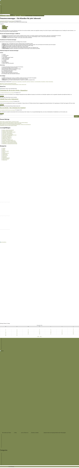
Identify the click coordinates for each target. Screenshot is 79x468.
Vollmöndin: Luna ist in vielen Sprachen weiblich (8, 125)
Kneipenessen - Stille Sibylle (7, 137)
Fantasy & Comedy (5, 151)
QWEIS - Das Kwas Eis (6, 138)
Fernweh (3, 152)
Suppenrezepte (14, 81)
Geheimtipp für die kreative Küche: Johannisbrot (13, 90)
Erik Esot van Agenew (10, 92)
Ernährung (19, 432)
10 (16, 330)
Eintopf (47, 81)
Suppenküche (17, 15)
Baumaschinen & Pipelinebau (7, 444)
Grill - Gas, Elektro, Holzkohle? (7, 133)
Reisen (29, 432)
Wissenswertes (22, 15)
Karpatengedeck (5, 339)
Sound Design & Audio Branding (8, 443)
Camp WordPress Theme (4, 466)
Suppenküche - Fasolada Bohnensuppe (8, 140)
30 (5, 335)
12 (39, 330)
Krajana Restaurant (5, 347)
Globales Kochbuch (5, 153)
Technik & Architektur (6, 157)
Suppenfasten (19, 81)
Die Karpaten (4, 6)
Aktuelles (3, 148)
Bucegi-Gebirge (5, 7)
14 (62, 330)
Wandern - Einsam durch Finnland (8, 130)
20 (50, 332)
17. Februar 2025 (3, 92)
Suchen (1, 114)
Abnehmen (32, 81)
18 (28, 332)
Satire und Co (4, 460)
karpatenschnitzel (3, 2)
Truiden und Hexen (5, 158)
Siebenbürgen (4, 11)
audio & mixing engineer (6, 446)
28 (62, 333)
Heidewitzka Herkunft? (6, 445)
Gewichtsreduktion (38, 81)
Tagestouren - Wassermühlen (7, 132)
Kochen (12, 432)
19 (39, 332)
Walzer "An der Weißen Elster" (7, 346)
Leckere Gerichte (12, 15)
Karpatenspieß (4, 341)
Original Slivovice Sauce (6, 340)
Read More (2, 96)
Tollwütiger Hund (5, 440)
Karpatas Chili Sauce (5, 437)
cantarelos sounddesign (6, 447)
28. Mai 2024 (2, 101)
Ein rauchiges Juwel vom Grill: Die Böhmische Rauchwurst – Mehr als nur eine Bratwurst (15, 124)
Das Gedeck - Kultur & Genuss (7, 139)
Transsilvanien (4, 9)
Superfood (28, 81)
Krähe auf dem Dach (5, 441)
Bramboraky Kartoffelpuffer (7, 434)
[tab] (0, 4)
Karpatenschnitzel (5, 342)
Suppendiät (24, 81)
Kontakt (3, 12)
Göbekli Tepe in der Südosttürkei (9, 99)
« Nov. (38, 336)
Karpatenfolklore (5, 438)
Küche (3, 10)
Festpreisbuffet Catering (6, 344)
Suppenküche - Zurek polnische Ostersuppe (9, 142)
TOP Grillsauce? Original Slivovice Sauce (9, 134)
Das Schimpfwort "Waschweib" (7, 435)
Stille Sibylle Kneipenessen (6, 343)
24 (16, 333)
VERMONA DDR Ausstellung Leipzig (9, 338)
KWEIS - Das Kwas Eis (6, 345)
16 (5, 332)
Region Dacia (4, 8)
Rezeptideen (43, 81)
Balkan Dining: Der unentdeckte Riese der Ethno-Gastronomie (10, 123)
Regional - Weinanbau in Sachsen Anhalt (9, 141)
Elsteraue (7, 15)
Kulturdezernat (4, 154)
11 (28, 330)
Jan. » (41, 336)
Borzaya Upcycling (5, 442)
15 (73, 330)
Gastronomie (41, 432)
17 (16, 332)
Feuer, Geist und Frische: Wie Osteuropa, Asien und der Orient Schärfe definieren (14, 122)
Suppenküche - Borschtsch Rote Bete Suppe (9, 143)
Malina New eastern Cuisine (7, 439)
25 (28, 333)
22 (73, 332)
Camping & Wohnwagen (6, 136)
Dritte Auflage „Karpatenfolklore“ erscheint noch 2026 (9, 121)
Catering (3, 149)
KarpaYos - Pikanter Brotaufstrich (8, 436)
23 (5, 333)
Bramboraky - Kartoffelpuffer (7, 135)
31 (16, 335)
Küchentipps (51, 81)
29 (73, 333)
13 (50, 330)
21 (62, 332)
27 (50, 333)
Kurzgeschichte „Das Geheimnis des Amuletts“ (13, 107)
